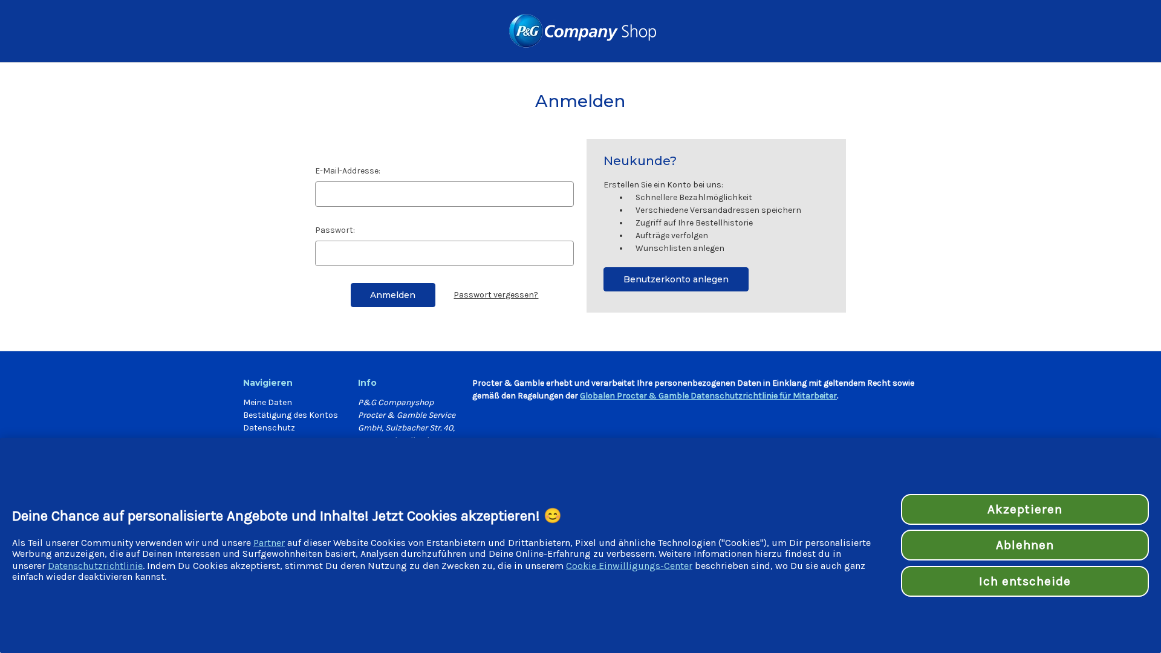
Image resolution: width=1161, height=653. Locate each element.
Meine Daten (267, 402)
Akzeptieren (1024, 509)
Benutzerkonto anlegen (676, 279)
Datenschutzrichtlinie (95, 565)
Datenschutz (269, 428)
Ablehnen (1025, 545)
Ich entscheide (1025, 581)
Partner (269, 542)
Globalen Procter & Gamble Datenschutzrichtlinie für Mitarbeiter (708, 396)
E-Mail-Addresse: (347, 171)
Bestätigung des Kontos (290, 415)
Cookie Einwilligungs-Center (629, 565)
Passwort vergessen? (496, 295)
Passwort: (335, 230)
